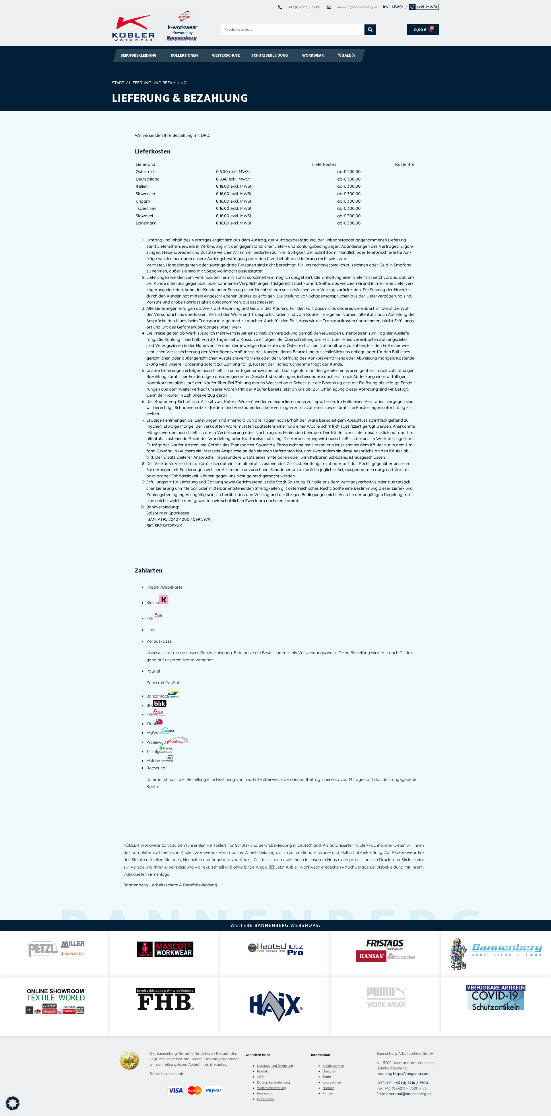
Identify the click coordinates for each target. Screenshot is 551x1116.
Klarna (152, 602)
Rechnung (155, 768)
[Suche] (370, 29)
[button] (12, 1103)
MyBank (154, 732)
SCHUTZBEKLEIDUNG (269, 55)
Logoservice (332, 1082)
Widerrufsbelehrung (271, 1088)
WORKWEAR (313, 55)
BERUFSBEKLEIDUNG (138, 55)
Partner (328, 1093)
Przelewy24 (157, 742)
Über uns (329, 1071)
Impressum (265, 1093)
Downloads (265, 1099)
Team (327, 1077)
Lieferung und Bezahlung (275, 1066)
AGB (260, 1077)
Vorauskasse (159, 641)
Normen (328, 1088)
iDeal (151, 723)
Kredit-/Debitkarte (164, 587)
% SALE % (346, 55)
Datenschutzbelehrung (273, 1082)
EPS (150, 618)
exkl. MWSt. (427, 6)
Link (150, 629)
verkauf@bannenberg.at (410, 1093)
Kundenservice (333, 1066)
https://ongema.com (411, 1073)
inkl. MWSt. (393, 6)
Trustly (152, 751)
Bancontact (157, 696)
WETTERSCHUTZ (226, 55)
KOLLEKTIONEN (184, 55)
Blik (149, 705)
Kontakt (263, 1071)
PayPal (153, 671)
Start (118, 82)
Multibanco (156, 760)
